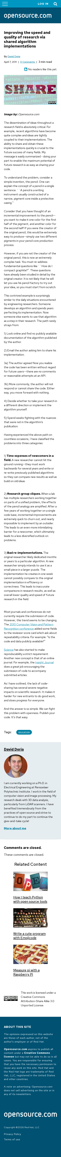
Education (24, 732)
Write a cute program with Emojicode (29, 936)
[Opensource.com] (28, 16)
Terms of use (12, 1139)
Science (9, 650)
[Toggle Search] (55, 4)
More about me (15, 828)
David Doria (14, 56)
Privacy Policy (12, 1134)
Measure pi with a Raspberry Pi (26, 972)
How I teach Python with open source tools (30, 899)
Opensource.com (15, 1049)
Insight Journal (44, 662)
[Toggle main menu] (5, 3)
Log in (43, 3)
